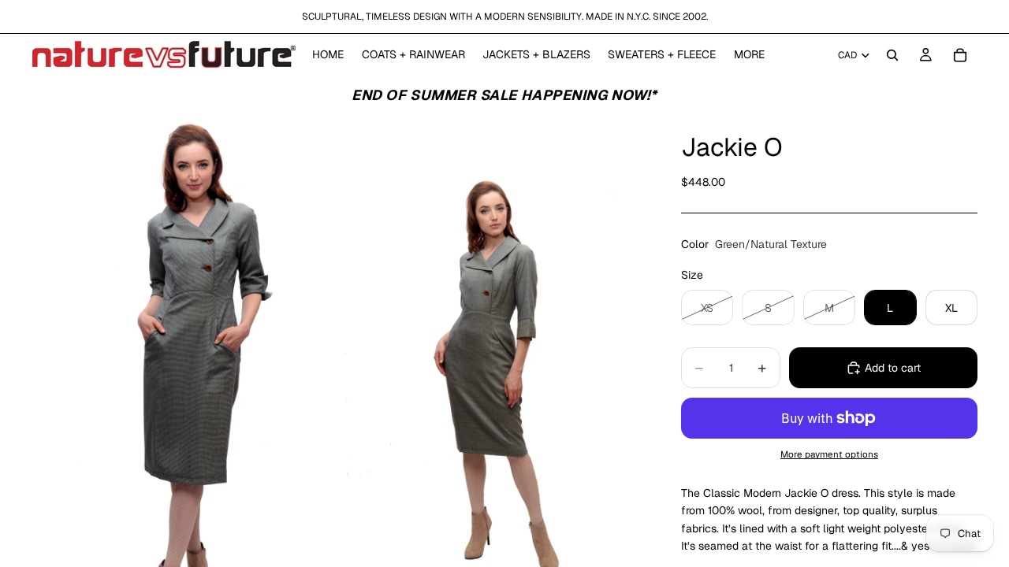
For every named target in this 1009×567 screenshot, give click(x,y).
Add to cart (893, 368)
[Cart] (960, 55)
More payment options (829, 454)
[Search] (892, 55)
